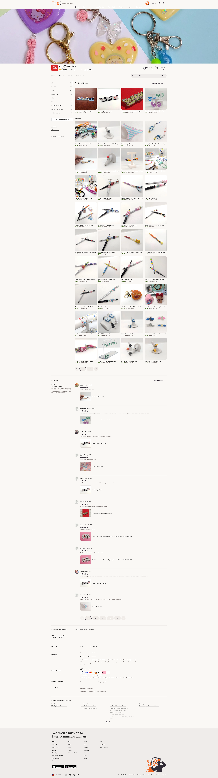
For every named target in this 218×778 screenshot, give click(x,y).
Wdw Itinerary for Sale (116, 712)
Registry (130, 7)
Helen (81, 524)
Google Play (70, 766)
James (82, 548)
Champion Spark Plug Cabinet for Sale (149, 706)
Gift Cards (139, 7)
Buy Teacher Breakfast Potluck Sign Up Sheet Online (122, 717)
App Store (58, 766)
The (81, 501)
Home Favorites (99, 7)
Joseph (82, 431)
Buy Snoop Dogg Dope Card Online (119, 708)
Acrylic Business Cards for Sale (118, 710)
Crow (81, 385)
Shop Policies (80, 76)
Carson (82, 571)
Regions (164, 774)
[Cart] (163, 3)
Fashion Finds (111, 7)
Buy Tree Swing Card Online (117, 714)
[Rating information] (60, 70)
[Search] (147, 3)
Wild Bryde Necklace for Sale (59, 706)
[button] (148, 68)
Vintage (121, 7)
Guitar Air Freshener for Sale (88, 706)
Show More (109, 722)
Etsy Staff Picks (87, 7)
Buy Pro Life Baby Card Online (118, 706)
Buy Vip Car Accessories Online (89, 708)
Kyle (81, 455)
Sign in (154, 3)
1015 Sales (54, 127)
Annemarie (83, 408)
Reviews (61, 76)
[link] (77, 369)
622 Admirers (55, 130)
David (81, 478)
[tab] (62, 83)
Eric (81, 594)
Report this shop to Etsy (57, 136)
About (70, 76)
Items (53, 76)
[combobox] (102, 3)
